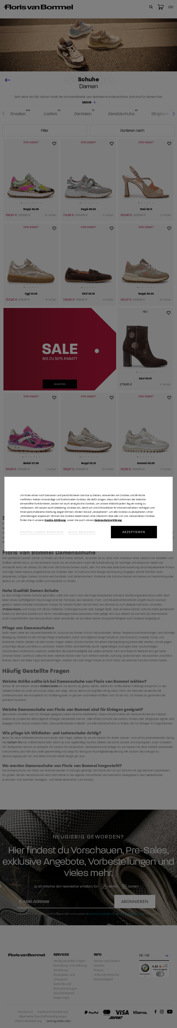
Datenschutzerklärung (108, 520)
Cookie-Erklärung (55, 520)
